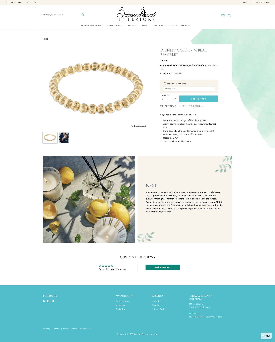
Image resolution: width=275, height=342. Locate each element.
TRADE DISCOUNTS (260, 2)
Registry (185, 26)
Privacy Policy (85, 328)
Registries (120, 309)
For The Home (113, 26)
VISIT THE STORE (13, 2)
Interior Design (159, 309)
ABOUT (246, 2)
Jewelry (130, 26)
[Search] (82, 14)
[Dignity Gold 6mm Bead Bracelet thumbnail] (50, 137)
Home (45, 39)
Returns (57, 328)
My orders (120, 305)
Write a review (162, 267)
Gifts (172, 26)
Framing (156, 305)
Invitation (156, 301)
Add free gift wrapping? (177, 83)
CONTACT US (30, 2)
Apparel (145, 26)
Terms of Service (70, 328)
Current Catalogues (91, 26)
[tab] (168, 107)
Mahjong (159, 26)
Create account (123, 301)
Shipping (46, 328)
